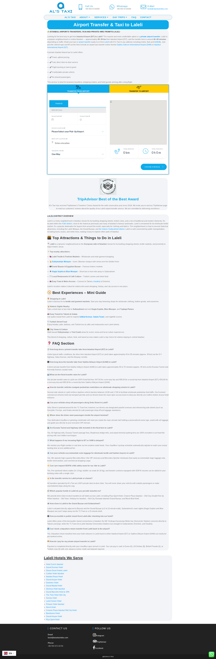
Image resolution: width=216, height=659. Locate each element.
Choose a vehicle (152, 167)
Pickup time (84, 116)
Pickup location (58, 128)
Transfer (58, 103)
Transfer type (57, 151)
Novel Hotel (51, 607)
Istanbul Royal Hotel (54, 577)
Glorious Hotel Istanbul (55, 589)
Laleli (106, 42)
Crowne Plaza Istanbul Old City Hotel (61, 610)
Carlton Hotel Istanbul (55, 573)
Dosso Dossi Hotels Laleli (56, 570)
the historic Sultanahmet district (112, 229)
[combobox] (77, 132)
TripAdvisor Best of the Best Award (108, 199)
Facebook (99, 648)
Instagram (100, 636)
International (135, 45)
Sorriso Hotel (51, 598)
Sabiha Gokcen (123, 45)
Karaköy (96, 281)
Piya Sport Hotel (53, 619)
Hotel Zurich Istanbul (54, 564)
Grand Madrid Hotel (54, 586)
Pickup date (56, 116)
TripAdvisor (101, 642)
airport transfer (84, 42)
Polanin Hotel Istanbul (55, 604)
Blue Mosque (72, 271)
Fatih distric (67, 224)
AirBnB (157, 42)
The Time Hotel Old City (56, 595)
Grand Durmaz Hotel (54, 567)
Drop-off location (59, 139)
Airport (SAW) (146, 45)
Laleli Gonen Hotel (54, 601)
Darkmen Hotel (52, 583)
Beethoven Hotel (53, 613)
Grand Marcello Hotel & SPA (57, 592)
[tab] (78, 89)
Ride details (57, 110)
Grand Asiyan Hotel (54, 580)
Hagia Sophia (58, 271)
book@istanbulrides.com (157, 9)
